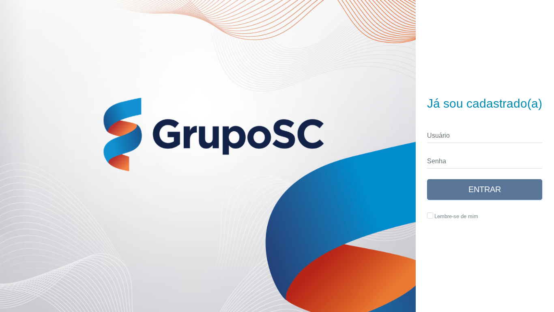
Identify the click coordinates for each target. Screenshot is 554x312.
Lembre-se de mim (456, 216)
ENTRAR (484, 189)
